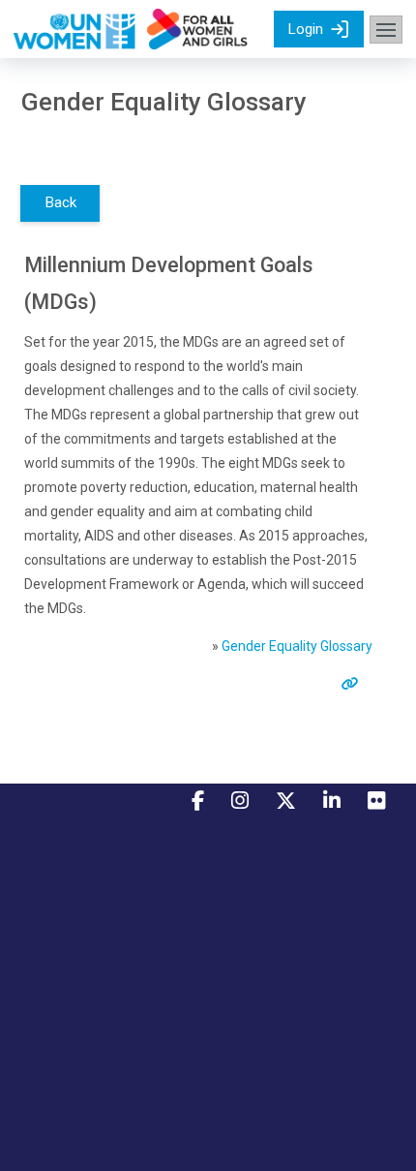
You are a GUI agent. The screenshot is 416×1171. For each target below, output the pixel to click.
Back (60, 202)
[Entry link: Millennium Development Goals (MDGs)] (354, 684)
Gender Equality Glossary (297, 646)
